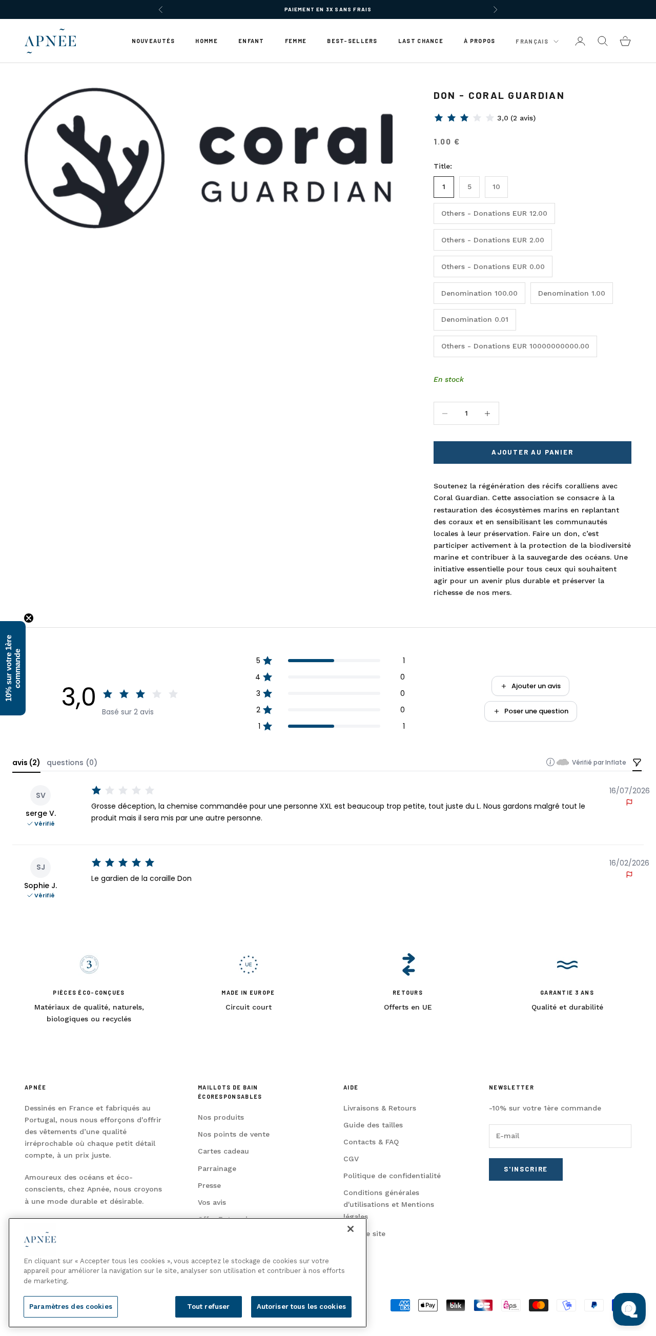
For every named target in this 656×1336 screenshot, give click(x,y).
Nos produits (221, 1117)
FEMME (295, 40)
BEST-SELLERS (352, 40)
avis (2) (26, 762)
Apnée (35, 1087)
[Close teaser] (29, 618)
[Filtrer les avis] (637, 763)
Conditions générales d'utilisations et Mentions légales (388, 1204)
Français (532, 41)
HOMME (206, 40)
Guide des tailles (373, 1125)
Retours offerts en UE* (328, 14)
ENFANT (251, 40)
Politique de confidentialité (392, 1175)
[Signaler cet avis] (629, 802)
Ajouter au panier (532, 452)
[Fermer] (350, 1229)
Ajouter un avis (536, 686)
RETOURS (408, 992)
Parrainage (217, 1168)
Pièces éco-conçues (89, 992)
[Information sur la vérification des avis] (550, 762)
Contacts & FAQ (371, 1142)
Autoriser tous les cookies (301, 1306)
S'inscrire (526, 1169)
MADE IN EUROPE (248, 992)
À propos (479, 40)
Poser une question (536, 711)
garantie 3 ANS (567, 992)
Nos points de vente (234, 1134)
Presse (209, 1185)
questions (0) (72, 762)
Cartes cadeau (223, 1151)
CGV (351, 1159)
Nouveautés (153, 40)
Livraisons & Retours (379, 1108)
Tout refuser (208, 1306)
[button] (485, 118)
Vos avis (212, 1202)
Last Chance (420, 40)
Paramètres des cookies (70, 1306)
